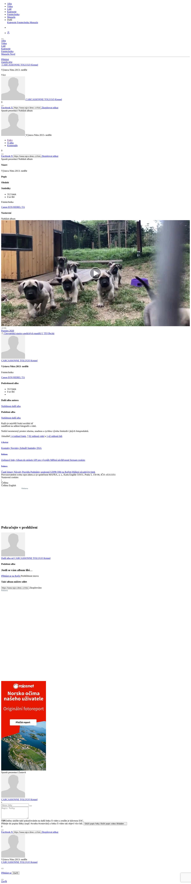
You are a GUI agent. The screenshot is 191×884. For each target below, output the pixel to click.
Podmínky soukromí (40, 472)
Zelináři (23, 448)
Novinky (15, 448)
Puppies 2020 (7, 330)
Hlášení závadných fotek (83, 472)
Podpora (4, 466)
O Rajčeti (4, 442)
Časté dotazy (7, 472)
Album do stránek (24, 460)
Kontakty (6, 448)
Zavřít (15, 873)
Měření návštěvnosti (60, 460)
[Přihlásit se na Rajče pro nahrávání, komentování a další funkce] (8, 33)
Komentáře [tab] (12, 145)
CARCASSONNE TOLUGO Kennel (19, 862)
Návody (18, 472)
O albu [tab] (10, 143)
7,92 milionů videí (35, 436)
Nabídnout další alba (11, 406)
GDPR (53, 472)
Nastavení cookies (9, 477)
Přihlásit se (6, 873)
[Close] (2, 868)
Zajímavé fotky (8, 460)
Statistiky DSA (34, 448)
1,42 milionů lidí (54, 436)
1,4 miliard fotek (18, 436)
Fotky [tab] (10, 140)
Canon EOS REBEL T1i (13, 207)
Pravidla (26, 472)
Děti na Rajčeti (64, 472)
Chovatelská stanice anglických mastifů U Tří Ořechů (28, 333)
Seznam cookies (77, 460)
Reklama (4, 454)
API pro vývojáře (41, 460)
